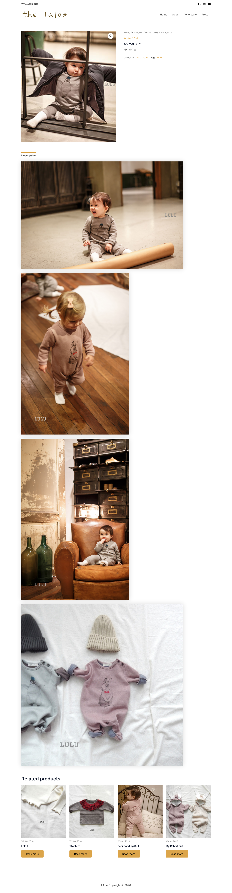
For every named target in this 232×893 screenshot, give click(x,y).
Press (205, 14)
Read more (32, 853)
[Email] (199, 4)
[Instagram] (204, 4)
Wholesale (190, 14)
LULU (159, 57)
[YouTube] (209, 4)
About (175, 14)
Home (163, 14)
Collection (137, 32)
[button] (110, 36)
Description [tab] (28, 155)
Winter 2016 (151, 32)
